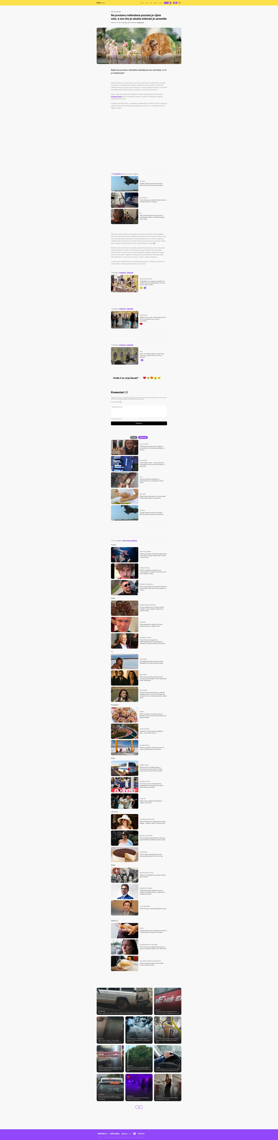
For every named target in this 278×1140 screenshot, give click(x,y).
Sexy (160, 2)
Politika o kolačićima (139, 1137)
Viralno (142, 2)
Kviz (151, 2)
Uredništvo (100, 1137)
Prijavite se (139, 423)
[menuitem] (179, 2)
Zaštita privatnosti (129, 1137)
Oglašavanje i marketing (109, 1137)
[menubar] (179, 2)
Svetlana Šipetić (116, 96)
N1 (154, 243)
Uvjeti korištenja (120, 1137)
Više (139, 1107)
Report (155, 2)
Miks (147, 2)
